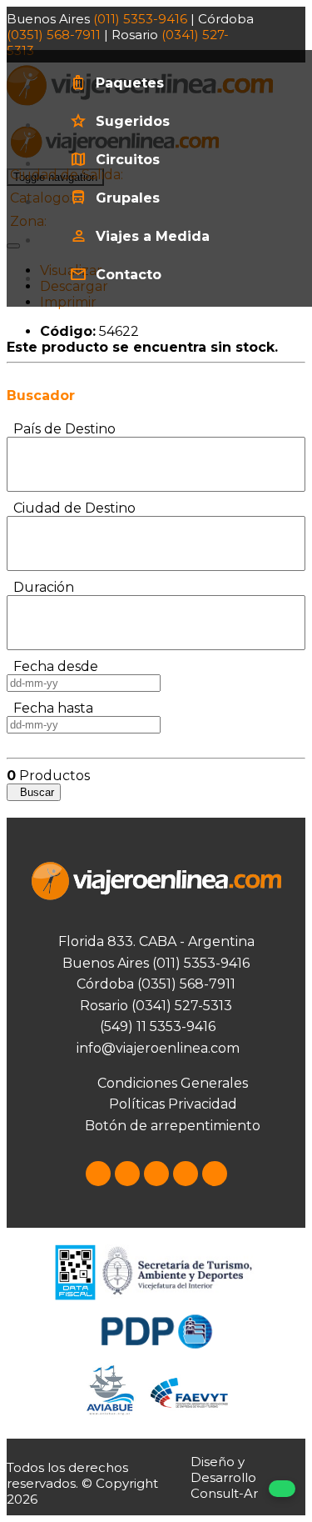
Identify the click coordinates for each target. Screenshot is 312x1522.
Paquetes (130, 83)
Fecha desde (52, 666)
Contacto (128, 275)
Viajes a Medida (153, 236)
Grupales (128, 198)
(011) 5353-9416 (140, 19)
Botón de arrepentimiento (172, 1126)
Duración (40, 587)
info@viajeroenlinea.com (156, 1048)
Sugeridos (133, 121)
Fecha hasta (50, 708)
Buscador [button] (41, 395)
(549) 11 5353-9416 (156, 1026)
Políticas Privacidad (173, 1104)
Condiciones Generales (172, 1083)
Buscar (33, 792)
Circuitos (128, 160)
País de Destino (61, 429)
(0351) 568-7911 (54, 35)
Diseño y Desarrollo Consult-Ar (224, 1477)
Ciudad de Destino (71, 508)
